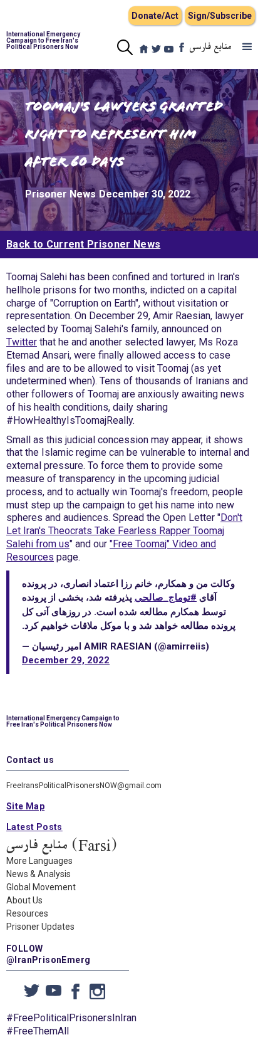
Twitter (21, 342)
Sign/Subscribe (220, 16)
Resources (27, 913)
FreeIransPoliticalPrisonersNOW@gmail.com (84, 785)
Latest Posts (34, 827)
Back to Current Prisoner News (83, 244)
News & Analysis (38, 874)
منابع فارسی (211, 47)
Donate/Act (155, 16)
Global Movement (41, 887)
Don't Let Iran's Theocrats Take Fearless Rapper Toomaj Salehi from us (124, 531)
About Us (24, 900)
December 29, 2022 (66, 660)
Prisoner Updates (40, 927)
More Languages (39, 861)
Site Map (25, 806)
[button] (247, 47)
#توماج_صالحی (166, 597)
